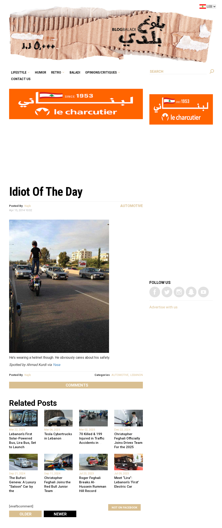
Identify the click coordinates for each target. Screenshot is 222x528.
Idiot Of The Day (46, 192)
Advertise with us (163, 307)
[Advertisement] (76, 150)
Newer (60, 514)
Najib (27, 205)
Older (25, 514)
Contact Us (57, 13)
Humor (74, 7)
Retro (86, 7)
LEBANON (136, 375)
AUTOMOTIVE (120, 375)
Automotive (131, 206)
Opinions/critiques (124, 7)
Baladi (102, 7)
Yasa (56, 365)
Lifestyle (55, 7)
